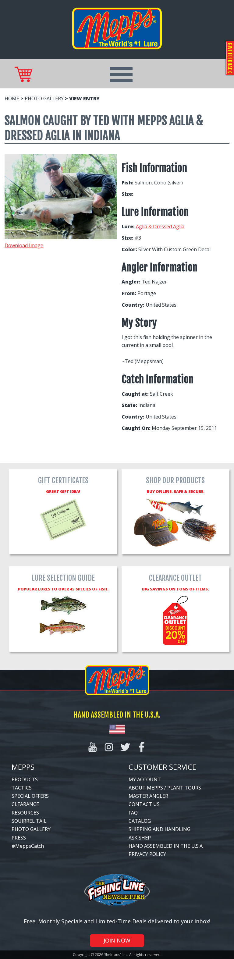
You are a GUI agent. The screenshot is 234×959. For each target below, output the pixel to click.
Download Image (24, 245)
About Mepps (146, 787)
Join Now (117, 940)
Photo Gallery (44, 98)
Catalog (140, 821)
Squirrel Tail (29, 821)
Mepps (23, 767)
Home (12, 98)
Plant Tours (184, 787)
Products (25, 779)
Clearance (25, 804)
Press (19, 837)
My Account (145, 779)
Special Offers (30, 796)
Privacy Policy (147, 854)
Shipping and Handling (159, 829)
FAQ (133, 812)
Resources (25, 812)
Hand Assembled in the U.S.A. (166, 846)
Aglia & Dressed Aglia (160, 226)
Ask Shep (140, 837)
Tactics (22, 787)
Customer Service (162, 767)
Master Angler (148, 796)
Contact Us (144, 804)
